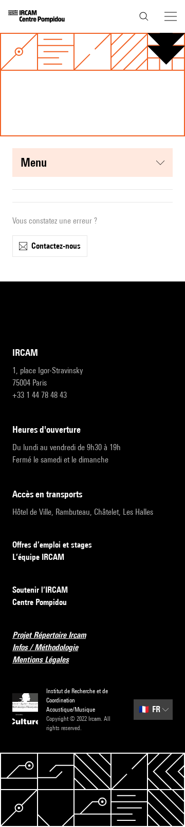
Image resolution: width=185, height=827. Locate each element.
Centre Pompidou (39, 602)
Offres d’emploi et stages (52, 545)
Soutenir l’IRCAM (40, 590)
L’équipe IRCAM (38, 557)
